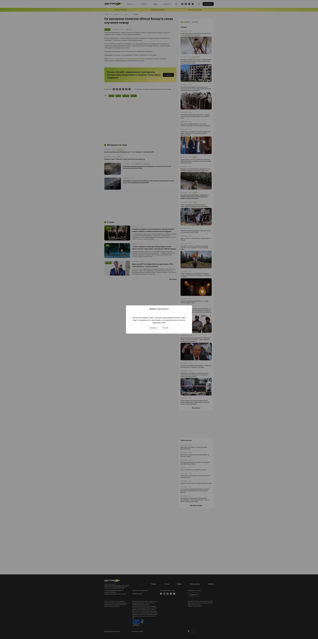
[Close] (188, 309)
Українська (153, 328)
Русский (165, 328)
